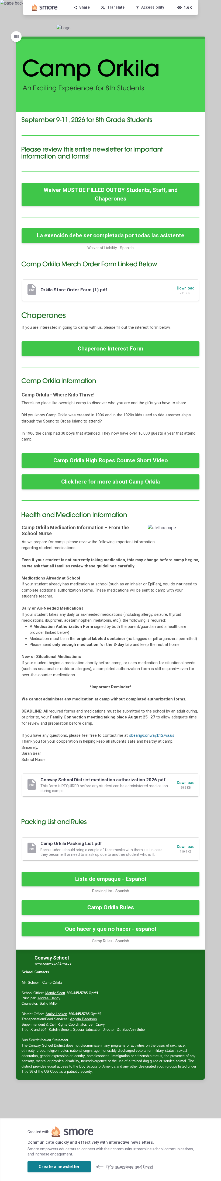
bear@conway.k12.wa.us (151, 735)
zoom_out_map (193, 530)
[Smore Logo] (44, 7)
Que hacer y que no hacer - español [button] (110, 929)
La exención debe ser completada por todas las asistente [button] (110, 235)
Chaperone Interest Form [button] (110, 348)
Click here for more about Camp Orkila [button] (110, 481)
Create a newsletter (59, 1166)
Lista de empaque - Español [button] (110, 879)
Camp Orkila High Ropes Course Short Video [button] (110, 460)
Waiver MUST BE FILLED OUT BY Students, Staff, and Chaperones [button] (111, 194)
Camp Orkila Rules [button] (110, 907)
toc (16, 36)
